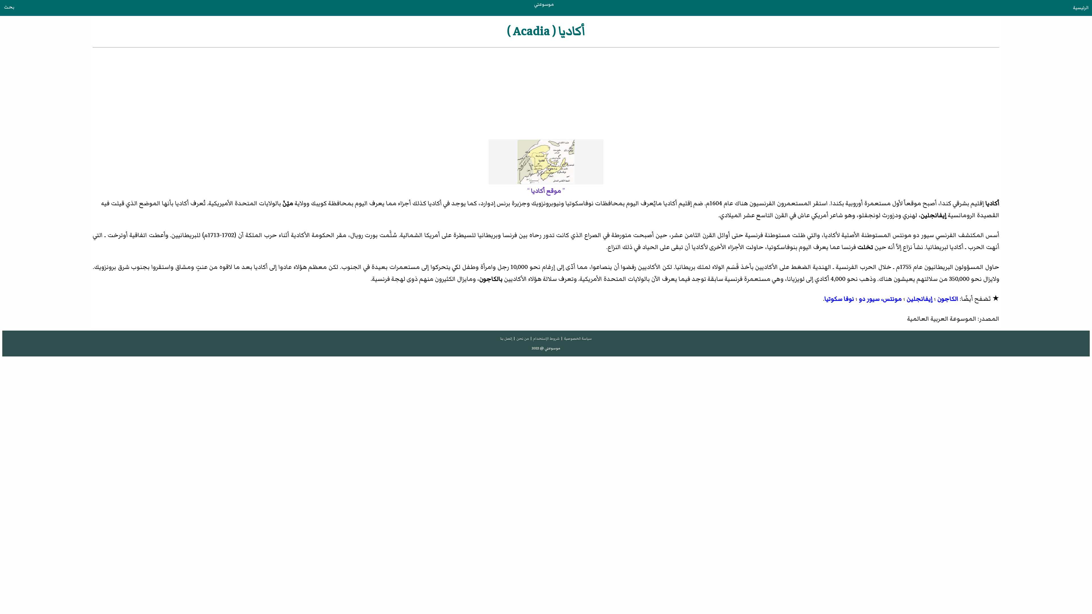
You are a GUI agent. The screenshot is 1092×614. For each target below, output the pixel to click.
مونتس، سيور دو (880, 299)
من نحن (522, 338)
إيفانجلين (919, 299)
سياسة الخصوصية (578, 338)
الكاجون (947, 299)
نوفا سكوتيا (839, 299)
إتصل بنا (506, 338)
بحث (9, 7)
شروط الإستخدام (546, 338)
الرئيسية (1081, 7)
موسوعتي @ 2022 (546, 348)
